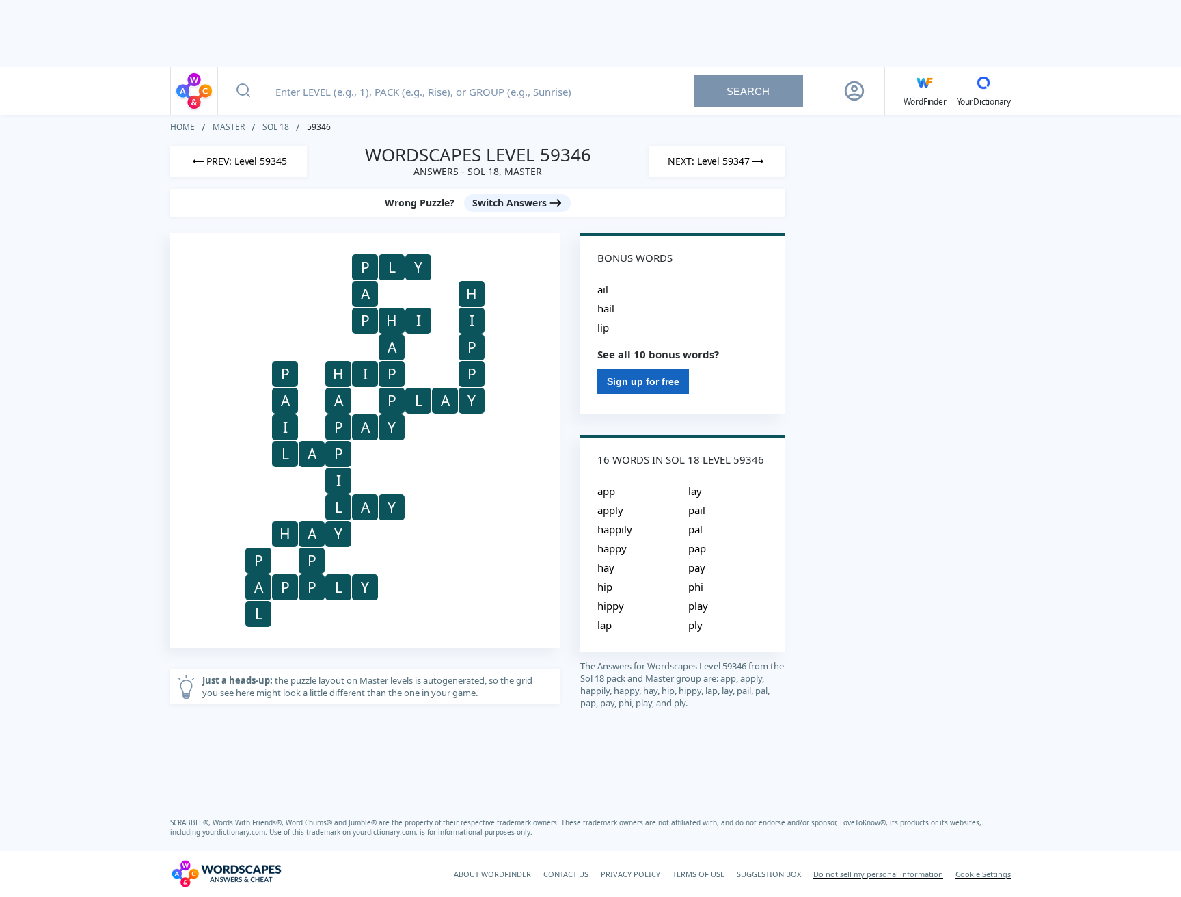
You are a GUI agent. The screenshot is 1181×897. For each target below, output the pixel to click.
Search (748, 91)
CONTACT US (565, 874)
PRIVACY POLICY (630, 874)
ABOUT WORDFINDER (492, 874)
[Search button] (243, 91)
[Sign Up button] (854, 91)
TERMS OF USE (698, 874)
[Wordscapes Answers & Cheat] (194, 91)
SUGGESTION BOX (769, 874)
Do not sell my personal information (878, 874)
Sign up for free (643, 381)
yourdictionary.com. (235, 832)
